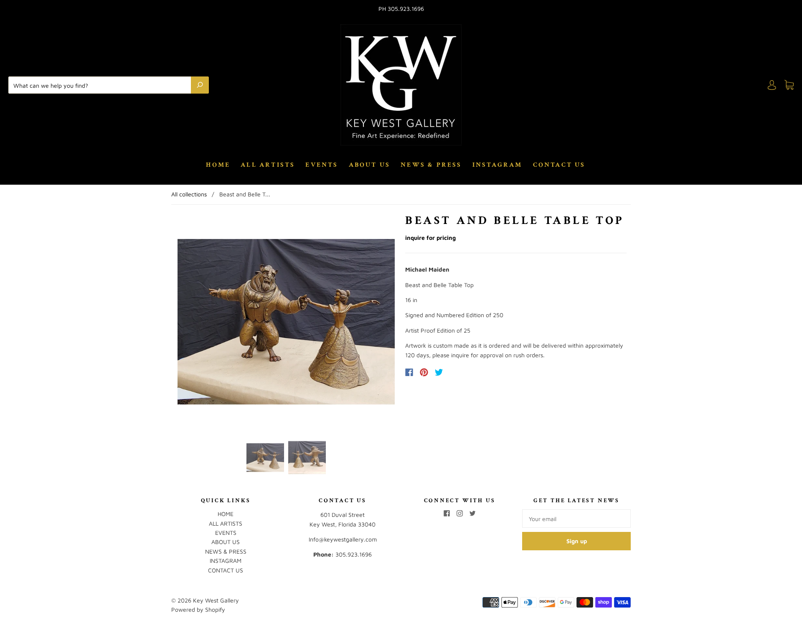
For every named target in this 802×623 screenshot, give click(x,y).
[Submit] (200, 84)
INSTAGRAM (497, 165)
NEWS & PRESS (431, 165)
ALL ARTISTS (268, 165)
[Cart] (789, 85)
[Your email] (576, 518)
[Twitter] (439, 372)
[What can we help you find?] (101, 84)
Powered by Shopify (198, 609)
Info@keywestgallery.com (343, 539)
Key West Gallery (216, 600)
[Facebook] (409, 372)
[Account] (772, 85)
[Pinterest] (423, 372)
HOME (218, 165)
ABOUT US (370, 165)
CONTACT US (559, 165)
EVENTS (321, 165)
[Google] (456, 372)
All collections (189, 194)
